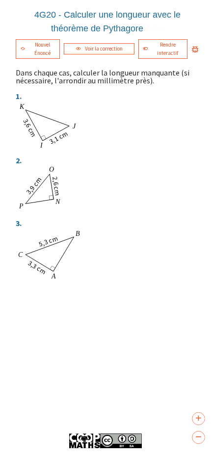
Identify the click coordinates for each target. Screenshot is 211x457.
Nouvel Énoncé (42, 48)
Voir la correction (104, 48)
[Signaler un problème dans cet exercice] (195, 49)
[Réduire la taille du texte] (198, 437)
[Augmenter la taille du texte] (198, 418)
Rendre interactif (167, 48)
